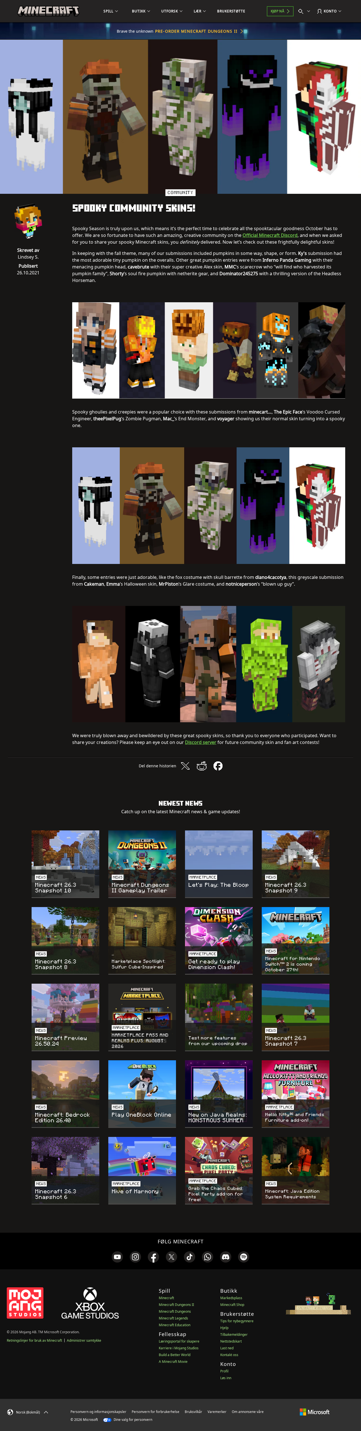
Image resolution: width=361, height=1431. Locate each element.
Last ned (227, 1348)
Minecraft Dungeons (175, 1311)
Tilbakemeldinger (234, 1334)
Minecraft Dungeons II (176, 1304)
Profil (224, 1371)
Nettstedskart (231, 1341)
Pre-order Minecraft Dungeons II (196, 31)
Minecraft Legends (173, 1318)
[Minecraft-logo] (48, 11)
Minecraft (166, 1298)
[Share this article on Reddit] (202, 765)
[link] (117, 1257)
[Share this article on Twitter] (185, 765)
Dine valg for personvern (132, 1419)
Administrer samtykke (84, 1340)
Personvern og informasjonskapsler (98, 1412)
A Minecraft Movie (173, 1361)
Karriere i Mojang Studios (179, 1348)
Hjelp (224, 1327)
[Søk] (305, 11)
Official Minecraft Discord (270, 235)
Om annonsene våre (248, 1412)
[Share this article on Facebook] (218, 765)
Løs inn (225, 1378)
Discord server (200, 742)
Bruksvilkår (193, 1412)
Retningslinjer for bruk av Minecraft (34, 1340)
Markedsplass (231, 1298)
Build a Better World (174, 1354)
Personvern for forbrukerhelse (155, 1412)
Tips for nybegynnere (237, 1321)
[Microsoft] (314, 1411)
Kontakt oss (229, 1354)
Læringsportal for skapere (179, 1341)
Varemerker (217, 1412)
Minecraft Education (174, 1325)
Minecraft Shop (232, 1304)
